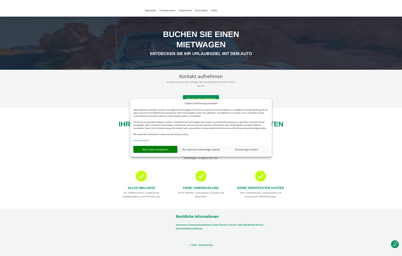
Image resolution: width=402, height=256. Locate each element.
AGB (240, 225)
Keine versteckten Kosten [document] (260, 188)
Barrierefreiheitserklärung (189, 228)
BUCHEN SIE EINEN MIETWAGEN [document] (201, 39)
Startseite (150, 10)
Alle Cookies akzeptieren (155, 149)
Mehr (214, 10)
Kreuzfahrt (201, 10)
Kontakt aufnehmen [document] (201, 76)
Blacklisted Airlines (253, 225)
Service (233, 225)
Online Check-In (220, 225)
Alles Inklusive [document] (141, 188)
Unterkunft (185, 10)
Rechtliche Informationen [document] (197, 217)
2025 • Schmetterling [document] (202, 245)
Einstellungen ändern (246, 149)
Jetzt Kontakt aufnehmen (201, 98)
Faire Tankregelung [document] (201, 188)
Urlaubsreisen (167, 10)
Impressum (181, 225)
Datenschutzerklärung (199, 225)
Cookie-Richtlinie (141, 140)
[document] (201, 54)
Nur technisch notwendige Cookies (201, 149)
